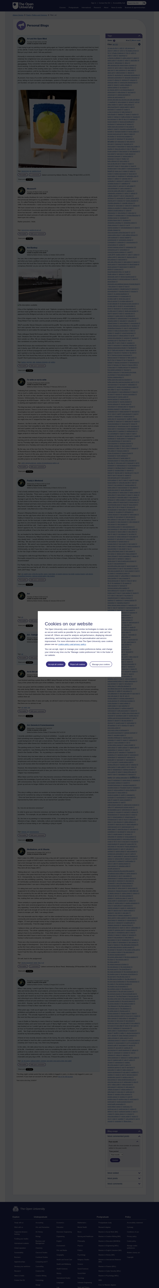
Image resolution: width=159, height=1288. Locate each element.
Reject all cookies (77, 664)
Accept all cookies (55, 664)
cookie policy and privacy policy (72, 644)
